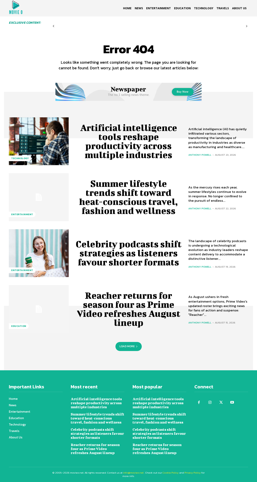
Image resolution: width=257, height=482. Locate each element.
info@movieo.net (133, 473)
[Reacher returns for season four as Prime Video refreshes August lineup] (39, 309)
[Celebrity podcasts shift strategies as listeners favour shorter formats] (39, 253)
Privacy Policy (193, 473)
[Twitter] (220, 402)
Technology (20, 158)
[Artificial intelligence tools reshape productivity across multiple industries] (39, 141)
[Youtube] (232, 402)
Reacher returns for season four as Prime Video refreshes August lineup (128, 309)
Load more (127, 346)
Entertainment (22, 214)
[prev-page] (53, 26)
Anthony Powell (199, 155)
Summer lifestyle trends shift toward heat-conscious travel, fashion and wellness (128, 197)
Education (18, 326)
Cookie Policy (170, 473)
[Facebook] (198, 402)
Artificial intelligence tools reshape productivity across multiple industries (128, 141)
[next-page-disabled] (246, 26)
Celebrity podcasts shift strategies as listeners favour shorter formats (129, 253)
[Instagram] (209, 402)
